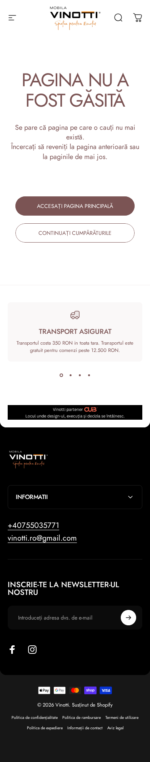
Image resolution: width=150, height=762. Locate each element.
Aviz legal (115, 728)
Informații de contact (85, 728)
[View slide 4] (88, 375)
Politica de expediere (45, 728)
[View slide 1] (61, 375)
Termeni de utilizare (121, 717)
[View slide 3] (79, 375)
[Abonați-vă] (128, 617)
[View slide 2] (70, 375)
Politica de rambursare (81, 717)
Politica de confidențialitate (35, 717)
